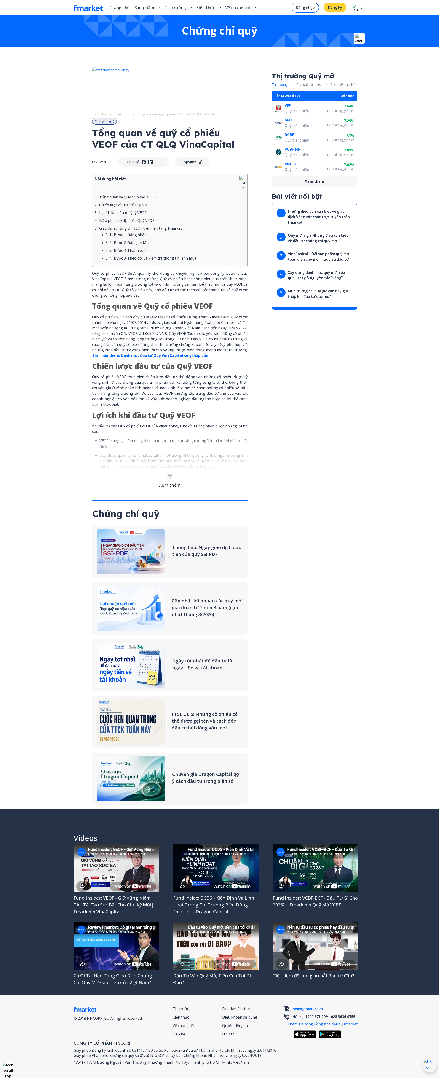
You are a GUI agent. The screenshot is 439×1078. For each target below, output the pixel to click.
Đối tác (228, 1034)
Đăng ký (335, 7)
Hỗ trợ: (323, 1016)
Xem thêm (170, 485)
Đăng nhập (305, 7)
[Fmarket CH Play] (331, 1034)
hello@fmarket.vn (308, 1008)
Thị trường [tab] (280, 84)
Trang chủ (120, 7)
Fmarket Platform (237, 1008)
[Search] (359, 38)
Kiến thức (205, 7)
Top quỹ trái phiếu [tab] (344, 84)
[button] (8, 1067)
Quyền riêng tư (235, 1025)
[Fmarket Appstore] (306, 1034)
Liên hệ (179, 1034)
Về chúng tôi (183, 1025)
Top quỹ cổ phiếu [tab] (309, 84)
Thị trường (182, 1008)
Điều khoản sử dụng (239, 1017)
